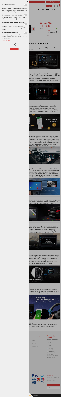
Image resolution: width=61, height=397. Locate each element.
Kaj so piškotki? (6, 40)
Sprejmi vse (14, 49)
